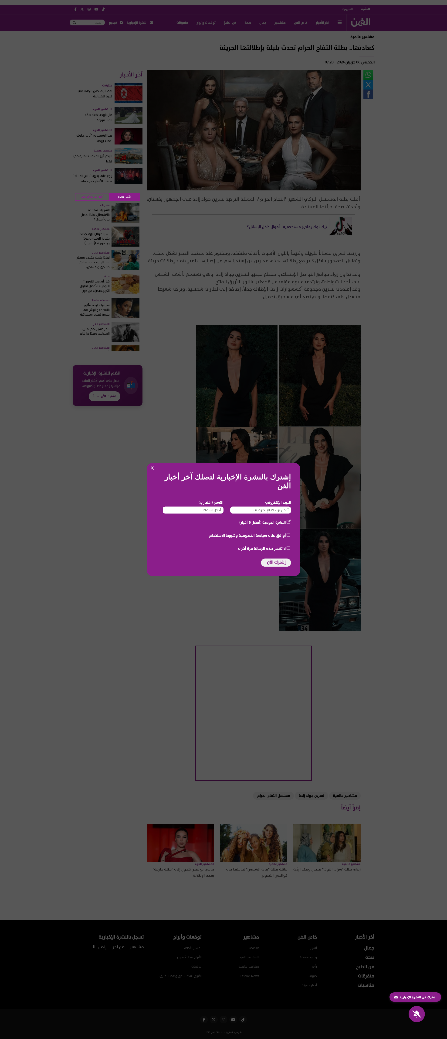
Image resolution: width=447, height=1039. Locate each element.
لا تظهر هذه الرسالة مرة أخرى (262, 549)
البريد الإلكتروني (278, 502)
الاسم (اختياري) (211, 502)
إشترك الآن (276, 562)
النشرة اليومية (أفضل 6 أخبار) (262, 523)
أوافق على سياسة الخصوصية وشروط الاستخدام (247, 536)
